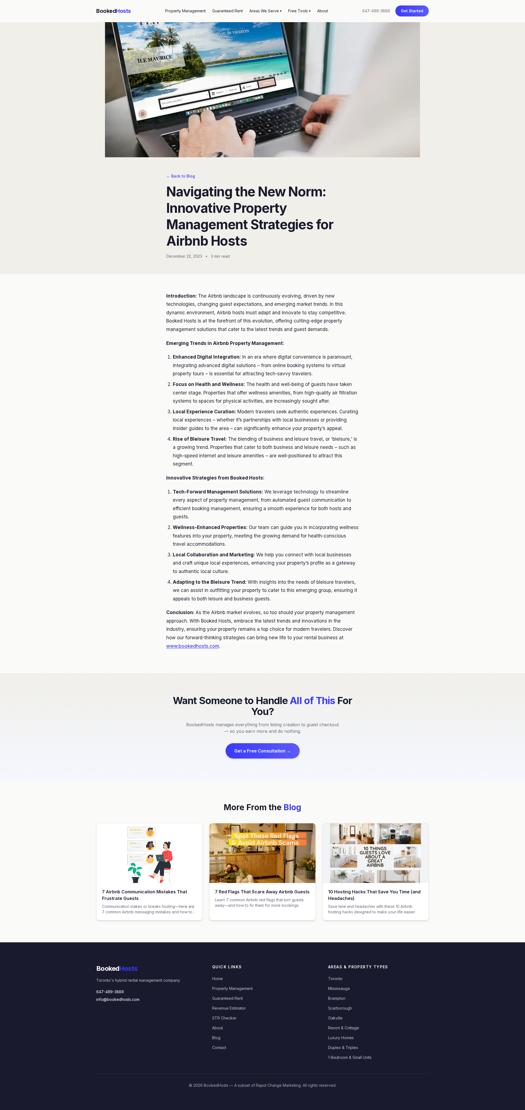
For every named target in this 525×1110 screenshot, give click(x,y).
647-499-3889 (376, 10)
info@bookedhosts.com (117, 999)
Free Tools (299, 10)
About (322, 10)
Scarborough (340, 1008)
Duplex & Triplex (343, 1047)
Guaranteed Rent (227, 10)
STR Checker (224, 1018)
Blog (216, 1037)
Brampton (336, 998)
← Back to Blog (180, 176)
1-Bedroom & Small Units (350, 1057)
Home (217, 978)
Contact (219, 1047)
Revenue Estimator (229, 1008)
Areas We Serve (265, 10)
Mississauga (339, 988)
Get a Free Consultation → (262, 751)
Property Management (185, 10)
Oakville (335, 1018)
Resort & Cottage (343, 1027)
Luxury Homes (341, 1037)
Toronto (335, 978)
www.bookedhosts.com (192, 646)
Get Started (412, 10)
